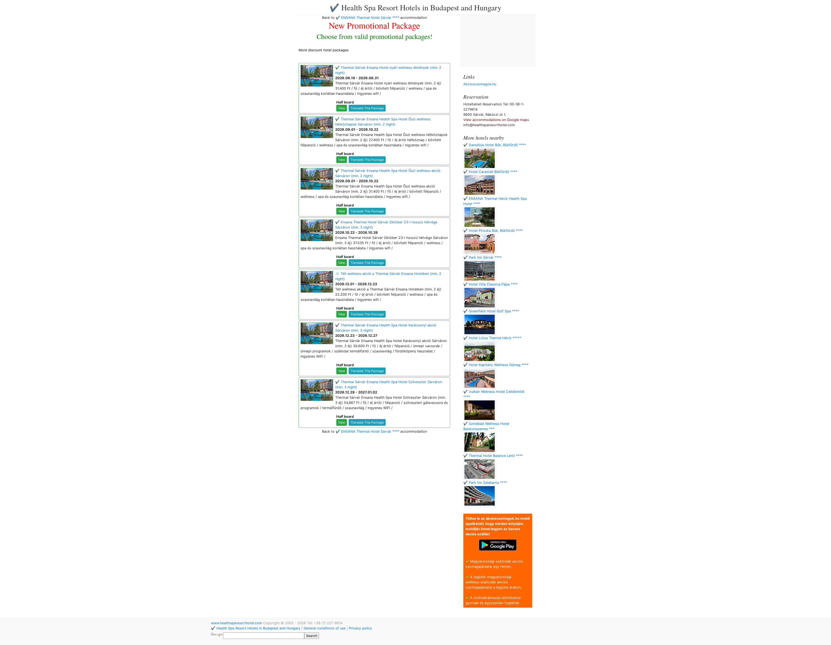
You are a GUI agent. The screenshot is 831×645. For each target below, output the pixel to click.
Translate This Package (367, 108)
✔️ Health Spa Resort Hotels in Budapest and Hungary (415, 7)
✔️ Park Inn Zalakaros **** (485, 482)
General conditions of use (325, 628)
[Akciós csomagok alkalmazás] (497, 544)
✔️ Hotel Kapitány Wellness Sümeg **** (495, 365)
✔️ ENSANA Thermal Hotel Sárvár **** (367, 17)
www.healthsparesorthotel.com (237, 623)
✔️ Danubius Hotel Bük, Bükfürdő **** (494, 145)
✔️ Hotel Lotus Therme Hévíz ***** (492, 338)
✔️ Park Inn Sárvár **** (482, 257)
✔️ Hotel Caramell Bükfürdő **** (490, 171)
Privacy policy (360, 628)
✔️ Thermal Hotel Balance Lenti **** (493, 455)
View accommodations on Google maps (496, 120)
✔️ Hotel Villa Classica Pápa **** (490, 284)
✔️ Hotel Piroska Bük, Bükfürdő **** (493, 230)
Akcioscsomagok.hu (479, 84)
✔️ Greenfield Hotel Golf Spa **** (491, 311)
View (341, 108)
